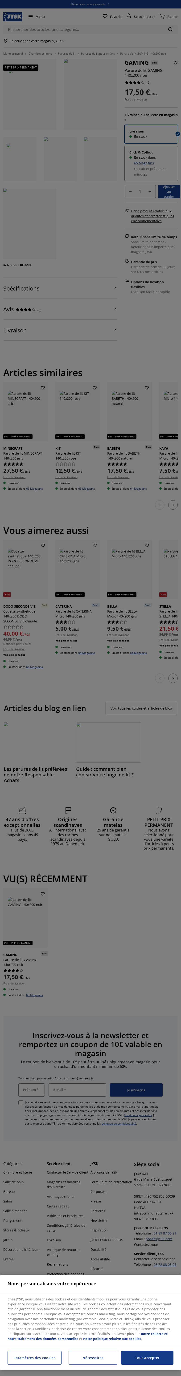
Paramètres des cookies (34, 1358)
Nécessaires (92, 1358)
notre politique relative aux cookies (112, 1338)
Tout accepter (147, 1358)
